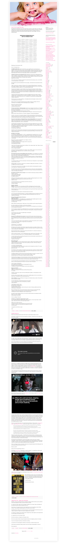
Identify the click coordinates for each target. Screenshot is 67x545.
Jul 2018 (47, 146)
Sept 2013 (47, 200)
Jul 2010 (47, 238)
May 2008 (47, 264)
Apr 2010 (47, 241)
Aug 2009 (47, 249)
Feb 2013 (47, 207)
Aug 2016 (47, 165)
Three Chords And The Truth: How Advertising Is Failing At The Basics (50, 56)
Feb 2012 (47, 219)
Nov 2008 (47, 258)
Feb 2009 (47, 255)
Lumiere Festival (17, 450)
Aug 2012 (47, 213)
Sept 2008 (47, 260)
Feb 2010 (47, 243)
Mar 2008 (47, 266)
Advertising (23, 310)
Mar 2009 (47, 254)
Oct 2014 (47, 187)
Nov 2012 (47, 210)
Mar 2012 (47, 218)
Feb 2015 (47, 183)
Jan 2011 (47, 232)
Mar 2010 (47, 242)
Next (31, 531)
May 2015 (47, 180)
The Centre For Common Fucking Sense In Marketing (50, 48)
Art (25, 496)
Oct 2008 (47, 259)
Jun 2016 (47, 167)
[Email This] (31, 310)
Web (35, 496)
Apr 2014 (47, 193)
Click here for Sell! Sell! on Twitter (50, 42)
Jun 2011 (47, 227)
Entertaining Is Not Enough (49, 57)
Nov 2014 (47, 186)
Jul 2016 (47, 166)
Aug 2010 (47, 237)
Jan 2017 (47, 160)
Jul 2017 (47, 154)
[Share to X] (33, 310)
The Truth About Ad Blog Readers (50, 51)
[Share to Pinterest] (35, 310)
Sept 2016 (47, 164)
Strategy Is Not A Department (49, 54)
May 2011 (47, 228)
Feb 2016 (47, 171)
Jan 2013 (47, 208)
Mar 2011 (47, 230)
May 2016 (47, 168)
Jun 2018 (47, 147)
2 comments (17, 310)
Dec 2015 (47, 173)
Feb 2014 (47, 195)
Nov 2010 (47, 234)
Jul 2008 (47, 262)
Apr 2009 (47, 253)
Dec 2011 (47, 221)
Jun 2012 (47, 215)
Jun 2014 (47, 191)
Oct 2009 (47, 247)
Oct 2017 (47, 151)
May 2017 (47, 156)
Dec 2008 (47, 257)
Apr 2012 (47, 217)
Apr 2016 (47, 169)
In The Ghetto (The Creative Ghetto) (50, 60)
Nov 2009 (47, 246)
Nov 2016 (47, 162)
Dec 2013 (47, 197)
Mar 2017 (47, 158)
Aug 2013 (47, 201)
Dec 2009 (47, 245)
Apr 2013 (47, 205)
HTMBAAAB (27, 496)
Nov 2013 (47, 198)
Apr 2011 (47, 229)
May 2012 (47, 216)
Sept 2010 (47, 236)
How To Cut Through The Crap (17, 27)
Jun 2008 (47, 263)
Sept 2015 (47, 176)
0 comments (17, 496)
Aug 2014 (47, 189)
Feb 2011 (47, 231)
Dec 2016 (47, 161)
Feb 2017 (47, 159)
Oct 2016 (47, 163)
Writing (37, 496)
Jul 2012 (47, 214)
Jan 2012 (47, 220)
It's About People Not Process (50, 58)
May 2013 (47, 204)
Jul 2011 (47, 226)
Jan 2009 (47, 256)
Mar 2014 (47, 194)
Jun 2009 (47, 251)
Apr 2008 (47, 265)
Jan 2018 (47, 149)
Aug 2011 (47, 225)
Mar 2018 (47, 148)
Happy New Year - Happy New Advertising (19, 500)
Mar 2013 (47, 206)
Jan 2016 (47, 172)
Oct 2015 (47, 175)
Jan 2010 (47, 244)
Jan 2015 (47, 184)
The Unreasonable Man (49, 53)
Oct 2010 (47, 235)
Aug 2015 (47, 177)
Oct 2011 (47, 223)
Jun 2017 (47, 155)
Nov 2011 (47, 222)
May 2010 (47, 240)
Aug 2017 (47, 153)
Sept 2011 (47, 224)
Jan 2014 (47, 196)
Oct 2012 (47, 211)
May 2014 (47, 192)
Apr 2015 (47, 181)
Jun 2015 (47, 179)
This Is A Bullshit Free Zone (49, 59)
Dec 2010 (47, 233)
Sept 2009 (47, 248)
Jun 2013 (47, 203)
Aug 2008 (47, 261)
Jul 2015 (47, 178)
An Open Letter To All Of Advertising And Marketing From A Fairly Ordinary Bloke (50, 46)
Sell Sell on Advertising (28, 310)
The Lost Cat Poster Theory (49, 52)
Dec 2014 (47, 185)
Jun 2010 (47, 239)
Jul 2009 (47, 250)
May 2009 (47, 252)
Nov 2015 (47, 174)
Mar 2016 (47, 170)
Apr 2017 (47, 157)
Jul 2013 (47, 202)
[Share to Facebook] (34, 310)
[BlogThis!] (32, 310)
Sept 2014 (47, 188)
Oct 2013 (47, 199)
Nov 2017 (47, 150)
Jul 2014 (47, 190)
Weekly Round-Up (15, 313)
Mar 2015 (47, 182)
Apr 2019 (47, 145)
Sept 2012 (47, 212)
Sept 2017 (47, 152)
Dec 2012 (47, 209)
